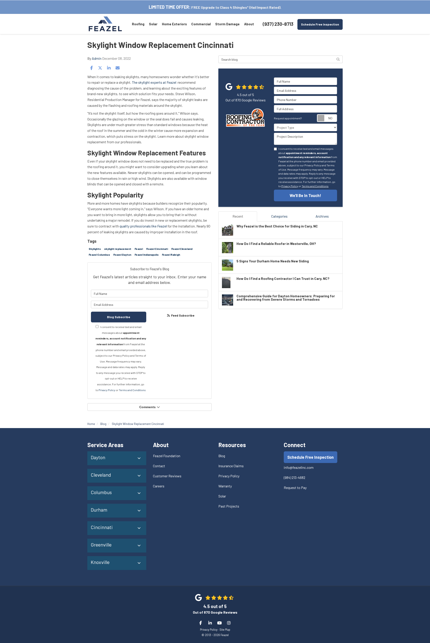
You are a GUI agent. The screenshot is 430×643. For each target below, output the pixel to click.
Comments (147, 407)
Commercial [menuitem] (201, 24)
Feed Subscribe (182, 315)
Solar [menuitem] (153, 24)
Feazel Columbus (99, 254)
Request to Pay (295, 487)
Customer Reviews (167, 476)
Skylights (95, 248)
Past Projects (228, 506)
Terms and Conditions (132, 390)
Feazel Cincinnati (157, 248)
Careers (158, 486)
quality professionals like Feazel (144, 226)
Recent (237, 216)
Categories (279, 216)
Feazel (139, 248)
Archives (322, 216)
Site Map (224, 629)
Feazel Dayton (122, 254)
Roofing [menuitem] (138, 24)
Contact (159, 466)
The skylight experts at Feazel (154, 82)
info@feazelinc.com (299, 467)
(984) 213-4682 (294, 477)
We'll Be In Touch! (305, 195)
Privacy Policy (107, 390)
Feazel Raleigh (171, 254)
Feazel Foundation (166, 456)
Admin (96, 58)
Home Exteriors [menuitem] (174, 24)
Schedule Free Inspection (320, 24)
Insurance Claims (231, 466)
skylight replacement (117, 248)
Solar (222, 496)
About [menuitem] (249, 24)
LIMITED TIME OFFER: (170, 7)
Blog (221, 456)
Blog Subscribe (118, 317)
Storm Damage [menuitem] (227, 24)
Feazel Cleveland (181, 248)
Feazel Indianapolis (147, 254)
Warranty (225, 486)
